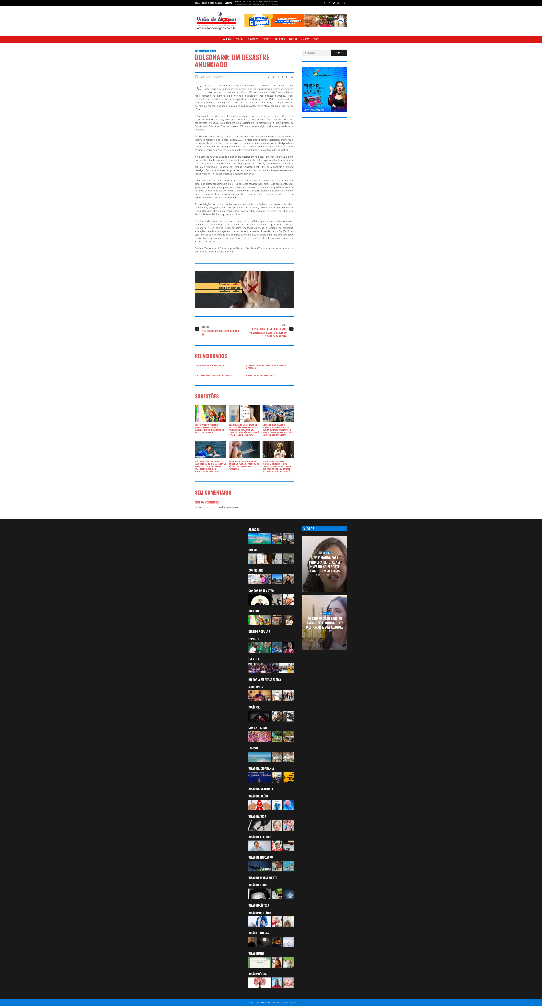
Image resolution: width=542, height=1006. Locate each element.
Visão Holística (258, 905)
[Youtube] (338, 3)
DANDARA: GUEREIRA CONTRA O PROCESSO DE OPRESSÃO (266, 367)
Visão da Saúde (258, 796)
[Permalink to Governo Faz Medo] (259, 599)
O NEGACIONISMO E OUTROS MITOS (210, 365)
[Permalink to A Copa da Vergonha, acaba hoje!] (277, 846)
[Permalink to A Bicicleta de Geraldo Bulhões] (277, 599)
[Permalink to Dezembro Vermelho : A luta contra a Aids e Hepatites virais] (259, 982)
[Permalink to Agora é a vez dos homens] (277, 805)
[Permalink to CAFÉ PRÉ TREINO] (288, 962)
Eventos (253, 659)
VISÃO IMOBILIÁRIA (259, 913)
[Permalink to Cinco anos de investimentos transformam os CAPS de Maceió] (288, 695)
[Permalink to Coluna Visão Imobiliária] (288, 921)
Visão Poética (257, 974)
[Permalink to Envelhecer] (277, 825)
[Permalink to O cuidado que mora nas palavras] (277, 894)
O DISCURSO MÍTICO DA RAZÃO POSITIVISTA (213, 375)
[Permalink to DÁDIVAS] (288, 942)
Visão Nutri (256, 953)
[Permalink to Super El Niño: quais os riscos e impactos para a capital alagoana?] (259, 538)
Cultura (254, 611)
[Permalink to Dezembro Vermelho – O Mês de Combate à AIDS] (259, 805)
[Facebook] (324, 3)
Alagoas (254, 529)
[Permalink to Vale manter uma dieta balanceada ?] (259, 962)
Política (254, 707)
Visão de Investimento (262, 877)
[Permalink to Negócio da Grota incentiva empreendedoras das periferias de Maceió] (288, 579)
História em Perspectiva (205, 51)
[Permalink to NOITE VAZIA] (259, 942)
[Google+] (329, 3)
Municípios (255, 687)
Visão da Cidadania (261, 768)
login (214, 507)
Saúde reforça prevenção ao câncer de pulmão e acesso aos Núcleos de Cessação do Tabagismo (244, 465)
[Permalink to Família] (259, 825)
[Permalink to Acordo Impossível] (288, 599)
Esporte (253, 638)
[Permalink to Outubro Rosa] (288, 982)
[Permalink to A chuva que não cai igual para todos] (288, 894)
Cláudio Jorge (205, 77)
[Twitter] (333, 3)
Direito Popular (259, 631)
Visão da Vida (257, 816)
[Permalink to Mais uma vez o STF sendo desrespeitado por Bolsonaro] (288, 846)
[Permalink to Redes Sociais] (288, 825)
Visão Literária (258, 933)
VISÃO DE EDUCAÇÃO (260, 857)
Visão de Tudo (257, 885)
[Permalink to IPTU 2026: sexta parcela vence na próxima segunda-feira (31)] (277, 695)
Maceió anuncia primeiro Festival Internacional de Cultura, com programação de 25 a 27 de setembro (209, 428)
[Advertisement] (324, 140)
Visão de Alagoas (259, 837)
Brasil (252, 550)
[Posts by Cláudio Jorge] (196, 77)
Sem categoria (258, 727)
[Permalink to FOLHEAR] (277, 942)
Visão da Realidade (261, 788)
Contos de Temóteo (261, 590)
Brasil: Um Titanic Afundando (260, 375)
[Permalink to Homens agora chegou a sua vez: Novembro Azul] (277, 982)
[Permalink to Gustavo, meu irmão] (259, 894)
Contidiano (256, 570)
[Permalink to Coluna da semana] (259, 921)
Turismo (253, 748)
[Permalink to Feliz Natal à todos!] (277, 866)
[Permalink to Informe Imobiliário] (277, 921)
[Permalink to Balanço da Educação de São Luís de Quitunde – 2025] (288, 866)
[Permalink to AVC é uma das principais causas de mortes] (288, 805)
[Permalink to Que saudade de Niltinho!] (259, 846)
